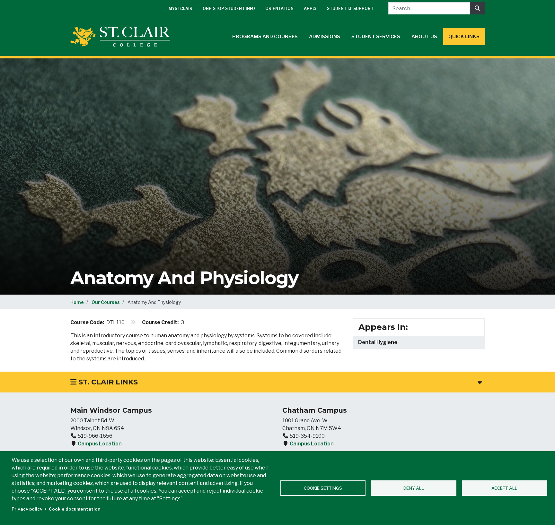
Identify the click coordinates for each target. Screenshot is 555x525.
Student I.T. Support (350, 8)
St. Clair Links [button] (107, 382)
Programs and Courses (265, 36)
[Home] (122, 36)
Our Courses (106, 302)
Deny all (413, 488)
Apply (310, 8)
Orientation (279, 8)
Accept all (504, 488)
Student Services (375, 36)
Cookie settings (323, 488)
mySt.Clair (180, 8)
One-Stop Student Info (229, 8)
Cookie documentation (75, 509)
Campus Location (100, 444)
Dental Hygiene (377, 342)
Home (77, 302)
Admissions (324, 36)
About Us (424, 36)
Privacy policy (27, 509)
